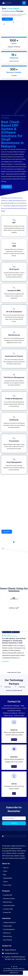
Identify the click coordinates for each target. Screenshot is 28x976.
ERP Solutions (7, 632)
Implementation (7, 878)
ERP (14, 223)
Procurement (14, 441)
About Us (6, 867)
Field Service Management (14, 377)
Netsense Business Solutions (10, 636)
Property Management (14, 398)
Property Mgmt (7, 926)
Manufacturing (14, 335)
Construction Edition (9, 905)
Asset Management (14, 462)
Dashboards (14, 420)
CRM (14, 246)
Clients (5, 871)
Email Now (14, 739)
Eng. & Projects (7, 940)
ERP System (16, 632)
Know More (6, 186)
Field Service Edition (9, 898)
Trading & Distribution (9, 922)
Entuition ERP (7, 912)
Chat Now (14, 766)
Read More (7, 19)
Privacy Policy (7, 885)
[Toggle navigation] (24, 3)
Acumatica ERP (7, 895)
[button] (9, 672)
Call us (14, 793)
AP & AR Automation (14, 312)
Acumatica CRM (8, 909)
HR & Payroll (14, 269)
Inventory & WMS (14, 290)
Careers (5, 881)
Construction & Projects (14, 356)
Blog (4, 874)
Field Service (7, 933)
